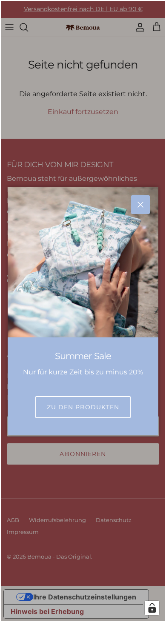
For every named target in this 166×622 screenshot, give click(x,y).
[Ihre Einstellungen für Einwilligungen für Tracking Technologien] (152, 608)
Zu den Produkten (83, 407)
